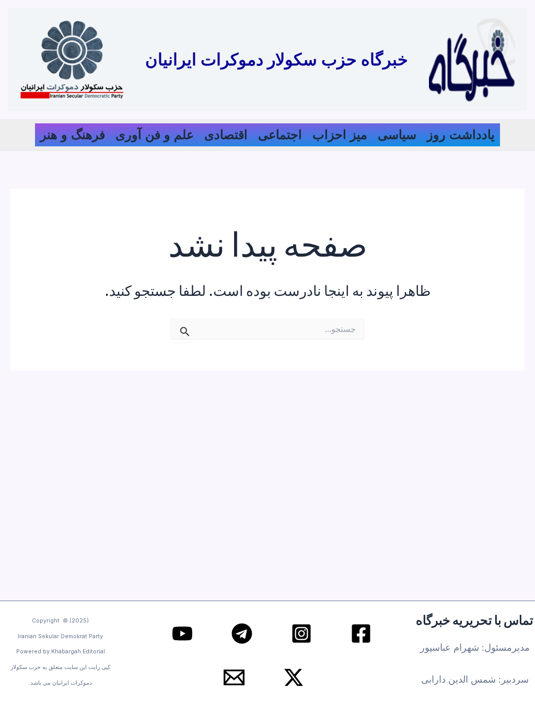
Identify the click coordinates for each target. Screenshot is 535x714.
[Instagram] (301, 633)
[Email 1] (234, 677)
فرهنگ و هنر (72, 135)
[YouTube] (182, 633)
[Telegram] (242, 633)
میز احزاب (339, 135)
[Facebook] (361, 633)
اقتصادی (226, 135)
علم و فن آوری (154, 135)
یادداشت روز (461, 135)
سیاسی (397, 135)
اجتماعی (280, 135)
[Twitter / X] (294, 677)
